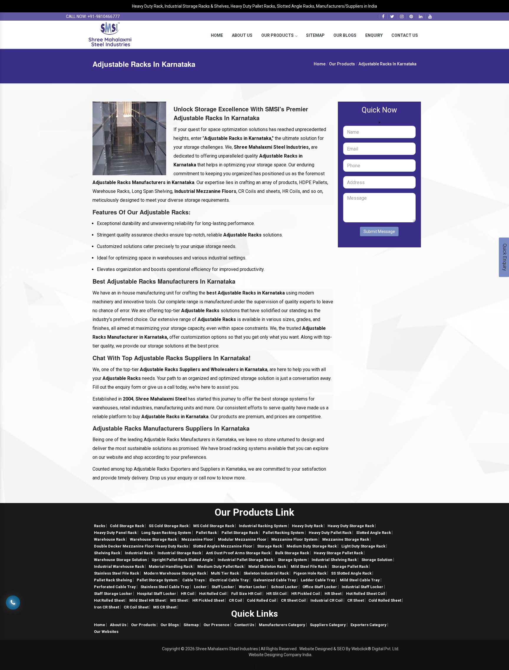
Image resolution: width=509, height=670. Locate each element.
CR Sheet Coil (293, 600)
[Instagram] (402, 16)
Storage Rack (269, 546)
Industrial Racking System (263, 526)
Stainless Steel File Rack (116, 573)
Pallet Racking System (283, 532)
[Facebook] (383, 16)
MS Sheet (179, 600)
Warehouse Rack (109, 539)
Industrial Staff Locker (362, 587)
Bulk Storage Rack (292, 553)
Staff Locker (222, 587)
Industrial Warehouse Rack (119, 566)
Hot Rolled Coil (213, 593)
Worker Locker (252, 587)
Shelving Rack (107, 553)
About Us (242, 35)
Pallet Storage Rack (240, 532)
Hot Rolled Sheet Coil (365, 593)
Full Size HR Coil (246, 593)
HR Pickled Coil (305, 593)
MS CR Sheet (164, 607)
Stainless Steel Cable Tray (165, 587)
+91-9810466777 (103, 16)
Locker (200, 587)
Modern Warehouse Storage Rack (175, 573)
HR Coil (187, 593)
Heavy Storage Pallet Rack (338, 553)
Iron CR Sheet (106, 607)
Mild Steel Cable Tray (360, 580)
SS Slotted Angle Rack (351, 573)
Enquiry (374, 35)
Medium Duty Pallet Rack (220, 566)
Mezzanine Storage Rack (345, 539)
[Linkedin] (420, 16)
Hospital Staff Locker (156, 593)
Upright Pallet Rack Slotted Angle (182, 559)
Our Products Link (254, 512)
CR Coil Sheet (136, 607)
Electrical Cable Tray (229, 580)
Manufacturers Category (282, 625)
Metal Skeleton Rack (267, 566)
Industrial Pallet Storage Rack (245, 559)
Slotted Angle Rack (373, 532)
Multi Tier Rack (225, 573)
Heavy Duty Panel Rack (115, 532)
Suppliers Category (328, 625)
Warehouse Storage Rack (153, 539)
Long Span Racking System (166, 532)
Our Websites (106, 631)
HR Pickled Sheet (208, 600)
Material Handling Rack (171, 566)
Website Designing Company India (280, 654)
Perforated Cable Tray (115, 587)
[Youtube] (430, 16)
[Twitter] (392, 16)
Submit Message (379, 231)
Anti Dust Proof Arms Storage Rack (238, 553)
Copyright (171, 648)
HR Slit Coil (276, 593)
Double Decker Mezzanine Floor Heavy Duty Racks (141, 546)
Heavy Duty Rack (307, 526)
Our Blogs (344, 35)
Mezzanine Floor (197, 539)
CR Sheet (355, 600)
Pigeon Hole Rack (309, 573)
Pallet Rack (206, 532)
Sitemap (315, 35)
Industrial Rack (139, 553)
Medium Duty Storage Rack (312, 546)
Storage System (292, 559)
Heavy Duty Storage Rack (351, 526)
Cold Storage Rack (127, 526)
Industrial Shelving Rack (334, 559)
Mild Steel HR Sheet (147, 600)
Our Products (277, 35)
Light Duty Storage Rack (363, 546)
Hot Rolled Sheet (109, 600)
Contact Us (404, 35)
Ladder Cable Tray (318, 580)
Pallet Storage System (157, 580)
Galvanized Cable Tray (274, 580)
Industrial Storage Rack (179, 553)
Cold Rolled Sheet (384, 600)
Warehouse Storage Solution (120, 559)
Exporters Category (368, 625)
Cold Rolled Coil (261, 600)
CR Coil (235, 600)
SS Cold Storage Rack (169, 526)
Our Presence (216, 625)
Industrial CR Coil (326, 600)
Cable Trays (193, 580)
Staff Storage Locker (113, 593)
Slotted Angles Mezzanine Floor (222, 546)
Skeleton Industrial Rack (266, 573)
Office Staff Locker (320, 587)
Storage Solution (376, 559)
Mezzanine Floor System (294, 539)
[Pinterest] (411, 16)
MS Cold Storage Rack (213, 526)
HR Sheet (333, 593)
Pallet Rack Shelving (113, 580)
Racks (99, 526)
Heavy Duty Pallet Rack (330, 532)
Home (217, 35)
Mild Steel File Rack (309, 566)
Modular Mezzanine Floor (242, 539)
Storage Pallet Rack (350, 566)
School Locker (284, 587)
